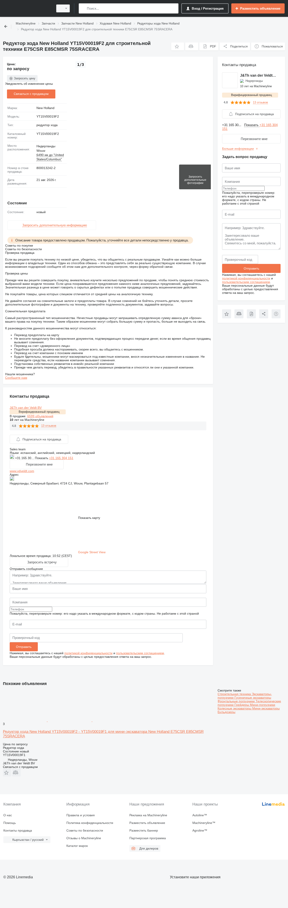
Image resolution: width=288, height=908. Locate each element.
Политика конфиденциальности (89, 823)
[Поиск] (83, 8)
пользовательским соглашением (140, 653)
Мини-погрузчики (262, 705)
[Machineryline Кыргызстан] (27, 8)
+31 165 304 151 (61, 458)
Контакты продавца (17, 830)
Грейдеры (242, 705)
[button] (177, 46)
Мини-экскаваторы (266, 708)
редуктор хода (47, 125)
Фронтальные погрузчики (237, 701)
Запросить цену (24, 78)
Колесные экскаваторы (235, 708)
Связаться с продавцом (31, 94)
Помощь (9, 823)
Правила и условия (80, 815)
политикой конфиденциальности (88, 653)
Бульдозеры (226, 712)
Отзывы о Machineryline (83, 838)
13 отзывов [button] (48, 425)
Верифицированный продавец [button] (39, 411)
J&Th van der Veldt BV (26, 407)
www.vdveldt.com (22, 471)
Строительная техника (235, 694)
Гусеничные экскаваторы (252, 697)
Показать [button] (42, 458)
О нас (7, 815)
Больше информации (238, 148)
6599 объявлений (40, 416)
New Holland (45, 108)
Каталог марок (77, 846)
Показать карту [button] (89, 518)
